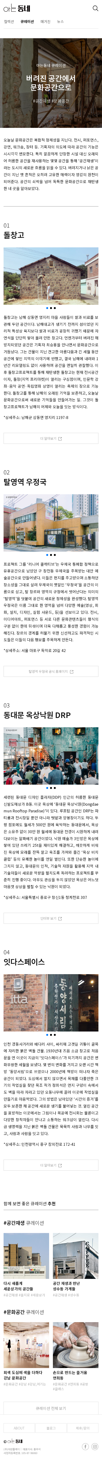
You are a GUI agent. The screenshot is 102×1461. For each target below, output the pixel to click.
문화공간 (61, 101)
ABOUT (19, 1428)
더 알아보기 (48, 438)
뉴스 (60, 21)
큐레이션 (27, 21)
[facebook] (85, 1446)
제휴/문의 (83, 1428)
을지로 (25, 1295)
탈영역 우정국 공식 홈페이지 (49, 671)
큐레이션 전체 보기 (51, 1408)
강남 (24, 1384)
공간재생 (43, 101)
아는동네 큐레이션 (51, 65)
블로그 (51, 1428)
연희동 (74, 1384)
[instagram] (94, 1446)
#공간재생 (24, 1222)
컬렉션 (9, 21)
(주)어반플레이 (12, 1449)
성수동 (74, 1295)
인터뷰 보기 (48, 918)
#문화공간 (24, 1311)
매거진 (46, 21)
